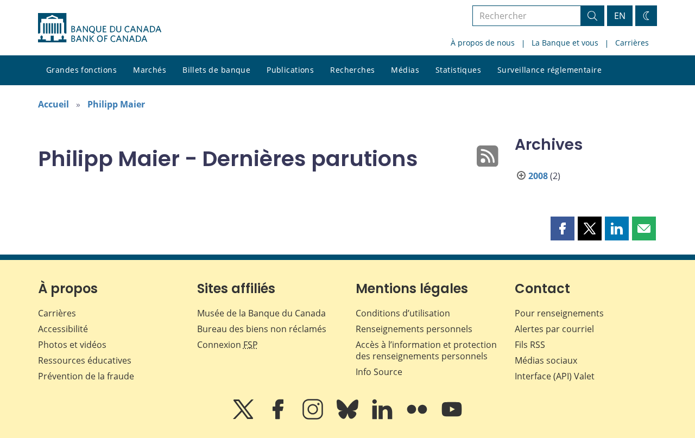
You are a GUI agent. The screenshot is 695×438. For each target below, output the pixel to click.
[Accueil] (99, 27)
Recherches (352, 70)
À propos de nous (483, 42)
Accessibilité (63, 329)
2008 (538, 176)
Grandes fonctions (81, 70)
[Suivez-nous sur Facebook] (279, 417)
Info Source (379, 372)
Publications (290, 70)
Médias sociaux (546, 360)
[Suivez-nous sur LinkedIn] (383, 417)
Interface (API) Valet (555, 376)
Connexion (227, 345)
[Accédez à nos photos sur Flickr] (418, 417)
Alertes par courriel (554, 329)
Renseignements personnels (414, 329)
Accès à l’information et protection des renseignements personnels (426, 350)
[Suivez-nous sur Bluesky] (348, 417)
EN (620, 16)
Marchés (149, 70)
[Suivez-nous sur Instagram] (313, 417)
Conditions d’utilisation (403, 313)
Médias (405, 70)
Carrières (632, 42)
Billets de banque (216, 70)
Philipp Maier (116, 104)
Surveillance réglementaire (549, 70)
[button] (562, 228)
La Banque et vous (565, 42)
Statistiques (458, 70)
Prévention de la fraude (86, 376)
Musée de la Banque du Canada (261, 313)
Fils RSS (530, 345)
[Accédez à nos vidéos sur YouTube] (451, 417)
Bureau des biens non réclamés (261, 329)
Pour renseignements (559, 313)
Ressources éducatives (84, 360)
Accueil (53, 104)
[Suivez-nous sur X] (244, 417)
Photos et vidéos (72, 345)
